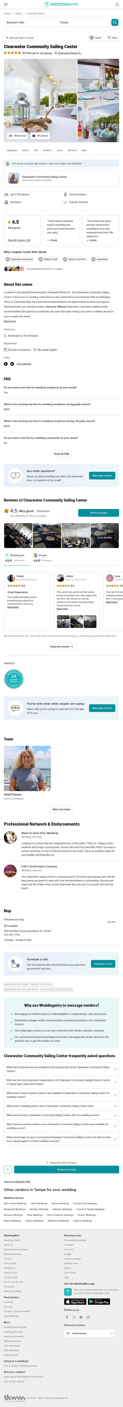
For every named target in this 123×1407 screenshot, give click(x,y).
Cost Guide (70, 1272)
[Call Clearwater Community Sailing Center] (8, 1169)
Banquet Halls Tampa (41, 984)
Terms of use (10, 1272)
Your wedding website (75, 1240)
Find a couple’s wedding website (20, 1365)
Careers (8, 1258)
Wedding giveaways (14, 1336)
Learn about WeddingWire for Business (23, 1376)
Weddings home (12, 1240)
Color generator (12, 1345)
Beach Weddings (12, 1220)
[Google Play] (99, 1304)
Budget (67, 1254)
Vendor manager (72, 1258)
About (25, 150)
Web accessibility (12, 1291)
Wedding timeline (12, 1341)
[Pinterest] (81, 1317)
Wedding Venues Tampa (16, 984)
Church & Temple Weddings (91, 1209)
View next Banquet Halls (17, 1181)
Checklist (68, 1245)
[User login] (117, 4)
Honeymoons (11, 1355)
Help (66, 1277)
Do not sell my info (13, 1282)
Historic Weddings (87, 1215)
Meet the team (61, 809)
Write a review (98, 512)
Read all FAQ (61, 453)
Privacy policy (10, 1277)
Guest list (69, 1249)
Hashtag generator (13, 1331)
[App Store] (75, 1304)
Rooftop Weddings (39, 1209)
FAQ (36, 150)
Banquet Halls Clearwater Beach (56, 989)
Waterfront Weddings (58, 1220)
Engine (67, 1268)
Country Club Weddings (85, 1203)
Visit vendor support (14, 1381)
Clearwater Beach (35, 13)
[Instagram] (88, 1317)
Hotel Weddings (39, 1203)
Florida (7, 13)
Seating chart (71, 1263)
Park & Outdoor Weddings (60, 1215)
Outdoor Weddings (82, 1220)
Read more (10, 321)
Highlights (11, 150)
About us (8, 1245)
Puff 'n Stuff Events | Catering (39, 866)
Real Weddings (11, 1350)
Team (59, 150)
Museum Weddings (13, 1215)
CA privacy (9, 1286)
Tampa (19, 13)
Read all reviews (60, 646)
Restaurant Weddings (14, 1209)
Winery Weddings (60, 1203)
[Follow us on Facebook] (6, 364)
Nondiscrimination (13, 1254)
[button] (61, 475)
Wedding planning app (15, 1327)
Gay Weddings (11, 1316)
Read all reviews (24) (19, 240)
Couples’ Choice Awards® (17, 1311)
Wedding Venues (14, 1198)
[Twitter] (74, 1317)
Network (72, 150)
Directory (8, 1302)
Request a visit (103, 963)
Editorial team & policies (16, 1249)
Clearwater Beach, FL (69, 53)
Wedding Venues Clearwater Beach (21, 989)
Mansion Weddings (62, 1209)
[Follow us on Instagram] (12, 364)
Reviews (47, 150)
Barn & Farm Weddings (15, 1203)
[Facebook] (67, 1317)
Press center (10, 1263)
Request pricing (66, 1169)
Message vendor (102, 475)
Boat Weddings (35, 1215)
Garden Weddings (34, 1220)
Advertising (9, 1268)
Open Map (111, 922)
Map (84, 150)
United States (79, 1333)
